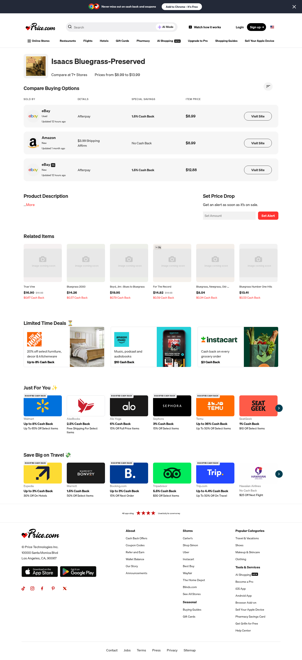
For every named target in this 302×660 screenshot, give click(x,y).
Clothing (240, 559)
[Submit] (70, 28)
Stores (188, 531)
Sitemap (190, 650)
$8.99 (191, 116)
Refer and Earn (135, 552)
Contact (112, 650)
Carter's (188, 538)
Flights (87, 41)
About (130, 531)
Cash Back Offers (136, 538)
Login (240, 27)
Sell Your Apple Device (259, 41)
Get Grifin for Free (246, 623)
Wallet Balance (135, 559)
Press (156, 650)
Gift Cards (122, 41)
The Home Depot (194, 580)
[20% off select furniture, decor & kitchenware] (64, 347)
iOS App (240, 588)
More (30, 205)
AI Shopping (165, 41)
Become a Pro (244, 581)
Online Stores (41, 41)
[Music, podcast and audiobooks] (151, 347)
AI (167, 27)
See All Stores (192, 594)
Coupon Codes (135, 545)
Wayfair (187, 573)
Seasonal (190, 602)
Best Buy (188, 566)
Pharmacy (143, 41)
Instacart (188, 559)
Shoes (239, 545)
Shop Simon (190, 545)
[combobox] (121, 27)
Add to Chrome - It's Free (182, 7)
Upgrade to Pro (198, 41)
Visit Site (258, 116)
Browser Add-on (245, 602)
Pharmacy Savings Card (250, 616)
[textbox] (272, 27)
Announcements (136, 573)
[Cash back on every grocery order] (238, 347)
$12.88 (191, 170)
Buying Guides (192, 609)
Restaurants (68, 41)
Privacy (172, 650)
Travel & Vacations (247, 538)
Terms (141, 650)
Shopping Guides (226, 41)
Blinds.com (190, 587)
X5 (53, 165)
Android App (243, 595)
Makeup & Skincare (247, 552)
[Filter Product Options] (268, 86)
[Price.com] (40, 542)
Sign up (255, 27)
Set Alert (268, 215)
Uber (186, 552)
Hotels (104, 41)
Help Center (243, 630)
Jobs (127, 650)
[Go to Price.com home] (40, 27)
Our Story (132, 566)
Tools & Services (247, 567)
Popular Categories (249, 531)
